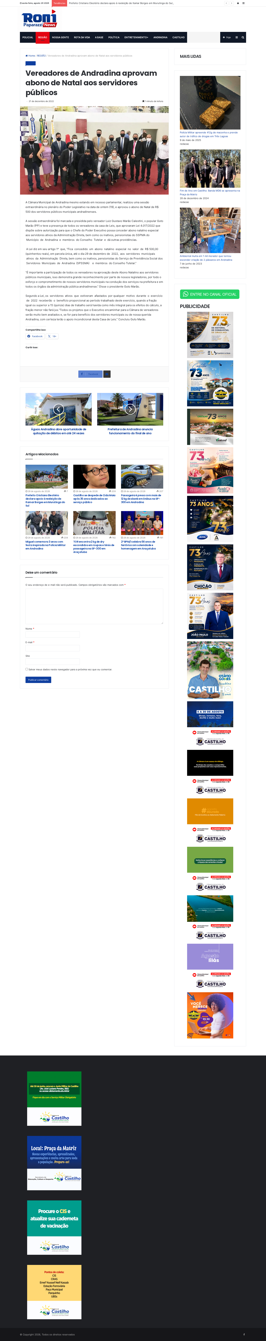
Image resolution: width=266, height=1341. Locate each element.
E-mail (30, 642)
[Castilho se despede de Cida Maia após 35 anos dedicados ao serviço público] (94, 477)
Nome (30, 628)
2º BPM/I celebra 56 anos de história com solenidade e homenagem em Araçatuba (138, 545)
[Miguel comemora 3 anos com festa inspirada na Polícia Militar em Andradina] (47, 523)
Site (28, 655)
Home (31, 55)
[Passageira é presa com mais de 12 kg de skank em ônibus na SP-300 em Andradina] (142, 477)
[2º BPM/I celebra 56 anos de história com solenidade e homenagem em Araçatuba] (142, 523)
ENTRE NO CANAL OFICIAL (213, 294)
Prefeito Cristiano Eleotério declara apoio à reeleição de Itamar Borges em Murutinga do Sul (120, 3)
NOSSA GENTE (60, 37)
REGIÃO (42, 37)
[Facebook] (244, 1334)
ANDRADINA (160, 37)
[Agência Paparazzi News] (39, 19)
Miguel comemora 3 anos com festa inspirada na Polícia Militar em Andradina (46, 545)
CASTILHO (178, 37)
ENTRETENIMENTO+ (136, 37)
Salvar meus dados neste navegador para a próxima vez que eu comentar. (70, 669)
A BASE (99, 37)
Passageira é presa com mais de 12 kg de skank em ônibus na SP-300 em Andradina (141, 498)
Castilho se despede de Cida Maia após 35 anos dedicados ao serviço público (94, 498)
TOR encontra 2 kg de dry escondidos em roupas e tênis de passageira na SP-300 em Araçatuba (93, 547)
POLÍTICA (113, 37)
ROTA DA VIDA (82, 37)
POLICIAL (27, 37)
